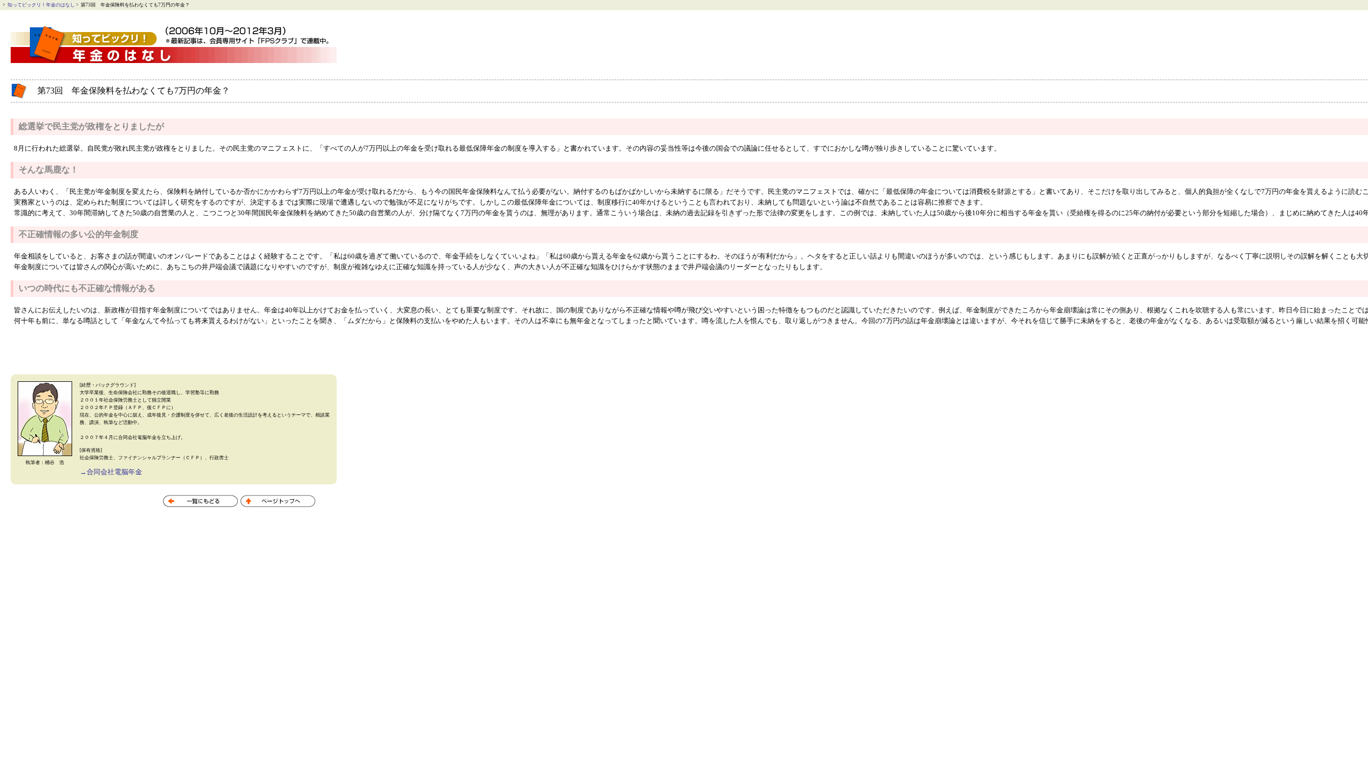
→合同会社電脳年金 (111, 472)
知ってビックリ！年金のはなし (41, 4)
